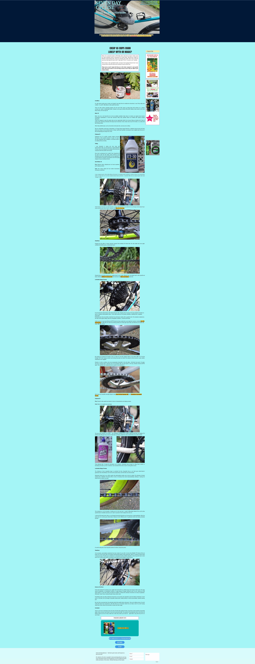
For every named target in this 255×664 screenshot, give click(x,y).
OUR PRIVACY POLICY (146, 36)
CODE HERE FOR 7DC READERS (152, 90)
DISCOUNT (153, 89)
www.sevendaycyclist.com (101, 653)
